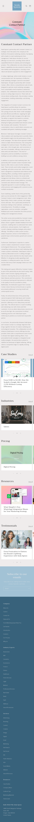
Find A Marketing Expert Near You (12, 623)
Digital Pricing (9, 467)
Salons (6, 427)
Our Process (6, 637)
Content (5, 725)
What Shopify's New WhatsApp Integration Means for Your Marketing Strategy (16, 509)
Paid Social (6, 751)
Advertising (6, 718)
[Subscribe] (29, 589)
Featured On (6, 619)
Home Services (7, 677)
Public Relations (7, 758)
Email (4, 740)
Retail (4, 696)
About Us (5, 608)
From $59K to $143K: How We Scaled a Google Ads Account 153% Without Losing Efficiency (16, 383)
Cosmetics (6, 659)
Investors (5, 634)
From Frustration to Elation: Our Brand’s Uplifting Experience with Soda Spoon (15, 554)
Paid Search (6, 747)
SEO (4, 762)
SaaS (4, 700)
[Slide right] (20, 393)
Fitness (5, 670)
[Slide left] (13, 393)
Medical (5, 685)
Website (5, 770)
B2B (4, 655)
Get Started (6, 626)
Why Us (5, 641)
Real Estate (6, 692)
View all (30, 354)
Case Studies (6, 784)
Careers (5, 611)
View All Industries (8, 707)
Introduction (6, 630)
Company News (7, 787)
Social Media (6, 766)
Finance (5, 666)
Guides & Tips (7, 791)
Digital (5, 736)
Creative (5, 729)
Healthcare (6, 674)
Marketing (6, 744)
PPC (4, 755)
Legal (4, 681)
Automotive (6, 652)
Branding (5, 721)
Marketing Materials (8, 795)
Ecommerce (6, 663)
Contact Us (6, 615)
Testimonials (6, 798)
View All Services (8, 773)
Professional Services (9, 689)
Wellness (5, 704)
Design (5, 732)
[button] (3, 6)
